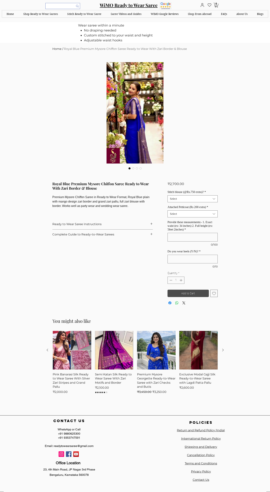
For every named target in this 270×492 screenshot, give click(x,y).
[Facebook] (68, 454)
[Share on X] (184, 303)
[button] (41, 13)
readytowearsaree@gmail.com (73, 446)
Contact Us (201, 480)
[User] (202, 5)
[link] (216, 5)
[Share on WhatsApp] (177, 303)
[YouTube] (76, 454)
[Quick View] (72, 350)
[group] (135, 366)
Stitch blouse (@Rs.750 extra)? (187, 191)
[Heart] (209, 5)
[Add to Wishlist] (214, 293)
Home (57, 49)
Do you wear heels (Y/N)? (184, 251)
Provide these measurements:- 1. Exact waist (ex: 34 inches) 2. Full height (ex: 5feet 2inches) (190, 226)
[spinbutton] (176, 280)
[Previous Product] (47, 350)
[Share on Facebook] (170, 303)
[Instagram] (61, 454)
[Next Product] (223, 350)
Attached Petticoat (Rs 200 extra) (188, 207)
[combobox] (193, 198)
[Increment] (181, 280)
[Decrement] (170, 280)
